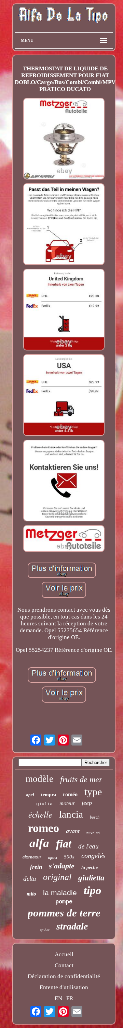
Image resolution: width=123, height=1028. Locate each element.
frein (36, 867)
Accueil (64, 954)
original (57, 877)
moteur (67, 803)
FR (69, 998)
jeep (87, 802)
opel (30, 794)
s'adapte (61, 866)
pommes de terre (64, 913)
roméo (70, 794)
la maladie (60, 893)
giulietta (91, 878)
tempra (48, 794)
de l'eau (88, 846)
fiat (63, 844)
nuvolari (93, 833)
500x (69, 856)
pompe (63, 902)
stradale (72, 926)
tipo (92, 890)
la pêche (89, 867)
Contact (64, 965)
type (93, 791)
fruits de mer (81, 779)
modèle (39, 779)
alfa (39, 843)
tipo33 (52, 858)
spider (45, 930)
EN (58, 998)
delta (29, 878)
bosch (94, 817)
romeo (43, 828)
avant (73, 831)
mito (31, 894)
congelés (93, 855)
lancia (71, 814)
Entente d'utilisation (64, 987)
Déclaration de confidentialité (64, 976)
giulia (44, 804)
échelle (40, 814)
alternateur (32, 857)
